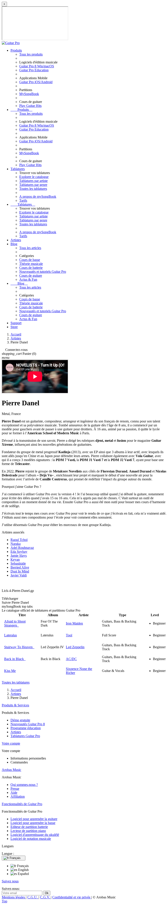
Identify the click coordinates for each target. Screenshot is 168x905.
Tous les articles (30, 248)
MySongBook (29, 94)
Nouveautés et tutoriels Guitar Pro (42, 271)
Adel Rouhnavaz (22, 547)
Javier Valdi (18, 575)
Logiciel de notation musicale (30, 838)
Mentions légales (14, 897)
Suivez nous (10, 881)
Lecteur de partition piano (28, 831)
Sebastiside (18, 563)
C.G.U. (32, 897)
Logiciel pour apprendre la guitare (33, 819)
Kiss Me (10, 671)
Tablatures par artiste (33, 181)
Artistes (15, 240)
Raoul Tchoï (19, 540)
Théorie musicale (31, 264)
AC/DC (71, 659)
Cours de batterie (31, 267)
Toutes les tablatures (33, 188)
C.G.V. (45, 897)
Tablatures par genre (33, 185)
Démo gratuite (20, 720)
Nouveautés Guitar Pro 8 (27, 724)
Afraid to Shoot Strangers (15, 623)
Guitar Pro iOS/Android (35, 82)
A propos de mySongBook (37, 196)
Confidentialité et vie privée (71, 897)
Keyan (15, 559)
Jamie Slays (18, 555)
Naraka (15, 544)
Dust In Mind (19, 571)
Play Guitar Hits (30, 106)
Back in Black (15, 659)
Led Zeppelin (75, 647)
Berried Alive (19, 567)
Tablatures (17, 169)
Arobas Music (11, 770)
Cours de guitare (30, 275)
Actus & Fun (28, 279)
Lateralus (10, 635)
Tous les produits (31, 54)
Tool (69, 635)
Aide (13, 792)
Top (4, 901)
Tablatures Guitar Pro (25, 736)
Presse (14, 788)
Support (15, 323)
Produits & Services (15, 705)
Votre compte (11, 743)
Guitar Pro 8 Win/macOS (36, 66)
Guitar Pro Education (34, 70)
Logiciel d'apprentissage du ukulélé (34, 835)
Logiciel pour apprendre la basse (32, 823)
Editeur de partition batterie (29, 827)
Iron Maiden (74, 623)
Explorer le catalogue (34, 177)
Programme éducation (25, 728)
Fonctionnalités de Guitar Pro (22, 804)
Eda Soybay (18, 551)
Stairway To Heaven (19, 647)
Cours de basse (29, 260)
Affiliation (17, 796)
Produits (16, 50)
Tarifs (23, 200)
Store (14, 327)
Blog (13, 244)
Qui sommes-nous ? (24, 784)
